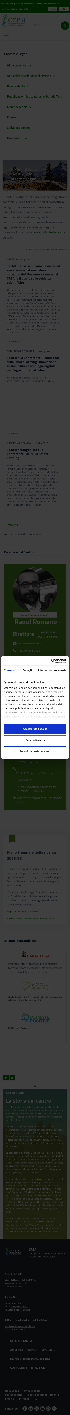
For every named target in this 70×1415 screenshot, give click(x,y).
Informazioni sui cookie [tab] (52, 670)
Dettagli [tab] (27, 670)
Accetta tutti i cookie (35, 728)
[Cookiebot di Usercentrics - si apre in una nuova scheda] (51, 661)
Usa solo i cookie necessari (35, 751)
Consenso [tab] (10, 670)
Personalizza (33, 740)
